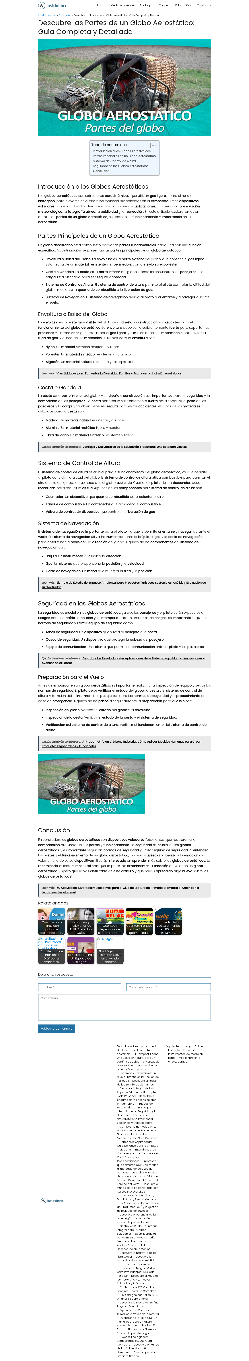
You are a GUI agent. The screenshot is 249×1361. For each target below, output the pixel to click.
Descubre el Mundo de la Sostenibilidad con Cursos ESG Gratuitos (137, 1187)
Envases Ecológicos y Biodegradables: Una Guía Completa (134, 1340)
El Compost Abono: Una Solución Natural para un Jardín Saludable (138, 1057)
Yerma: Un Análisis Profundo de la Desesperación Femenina (134, 1245)
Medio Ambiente (122, 5)
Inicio (100, 5)
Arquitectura (174, 1046)
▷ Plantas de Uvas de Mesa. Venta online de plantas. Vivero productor (138, 1065)
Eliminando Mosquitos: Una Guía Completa (137, 1136)
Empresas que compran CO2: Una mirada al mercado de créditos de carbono (137, 1166)
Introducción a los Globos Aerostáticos (122, 151)
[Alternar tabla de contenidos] (152, 145)
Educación (183, 5)
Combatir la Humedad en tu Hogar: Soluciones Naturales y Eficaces (137, 1130)
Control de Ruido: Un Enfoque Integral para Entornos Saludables (137, 1230)
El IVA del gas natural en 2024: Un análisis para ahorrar (137, 1297)
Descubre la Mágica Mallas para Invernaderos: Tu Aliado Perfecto (136, 1272)
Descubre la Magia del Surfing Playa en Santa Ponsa (138, 1304)
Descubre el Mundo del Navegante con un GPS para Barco (138, 1176)
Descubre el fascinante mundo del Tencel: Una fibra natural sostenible (137, 1050)
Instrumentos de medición (185, 1054)
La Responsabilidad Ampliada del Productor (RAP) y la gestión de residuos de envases (138, 1207)
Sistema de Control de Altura (114, 161)
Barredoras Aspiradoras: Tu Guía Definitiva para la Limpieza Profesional (137, 1145)
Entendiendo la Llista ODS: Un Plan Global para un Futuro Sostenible (137, 1321)
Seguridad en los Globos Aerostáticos (120, 166)
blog (188, 1046)
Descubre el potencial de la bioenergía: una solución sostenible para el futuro (136, 1218)
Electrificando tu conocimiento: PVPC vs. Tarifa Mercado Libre (136, 1237)
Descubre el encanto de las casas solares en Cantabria (136, 1100)
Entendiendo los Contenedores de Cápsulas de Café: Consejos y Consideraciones (137, 1155)
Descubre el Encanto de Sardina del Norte (138, 1182)
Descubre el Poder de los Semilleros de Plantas (136, 1082)
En (202, 1050)
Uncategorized (177, 1061)
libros (171, 1058)
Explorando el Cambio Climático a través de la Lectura (138, 1312)
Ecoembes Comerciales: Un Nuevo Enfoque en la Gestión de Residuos (138, 1077)
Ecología (146, 5)
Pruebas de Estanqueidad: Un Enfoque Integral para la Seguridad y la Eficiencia (137, 1109)
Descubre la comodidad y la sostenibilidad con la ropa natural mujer (137, 1260)
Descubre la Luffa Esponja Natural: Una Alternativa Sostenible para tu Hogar (137, 1329)
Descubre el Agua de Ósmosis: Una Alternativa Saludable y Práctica (138, 1279)
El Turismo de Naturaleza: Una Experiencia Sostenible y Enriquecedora (135, 1119)
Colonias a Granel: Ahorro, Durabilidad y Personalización (136, 1197)
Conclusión (101, 171)
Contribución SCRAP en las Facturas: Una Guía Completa (136, 1289)
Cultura (164, 5)
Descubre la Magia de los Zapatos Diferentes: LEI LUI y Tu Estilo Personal (136, 1092)
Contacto (204, 5)
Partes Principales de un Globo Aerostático (124, 156)
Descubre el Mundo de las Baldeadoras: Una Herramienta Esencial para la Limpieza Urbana (138, 1350)
